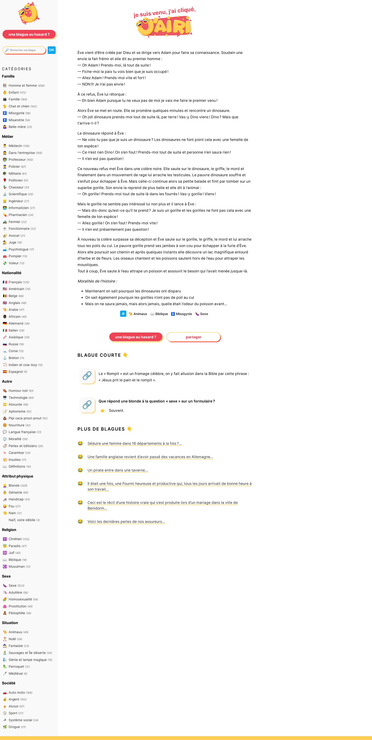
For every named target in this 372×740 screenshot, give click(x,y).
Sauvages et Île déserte (27, 653)
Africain (15, 316)
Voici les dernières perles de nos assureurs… (126, 521)
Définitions (17, 466)
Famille (15, 99)
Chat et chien (20, 106)
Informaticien (19, 208)
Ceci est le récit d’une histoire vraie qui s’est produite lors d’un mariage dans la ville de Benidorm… (163, 505)
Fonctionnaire (19, 228)
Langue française (22, 432)
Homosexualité (20, 599)
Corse (13, 351)
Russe (13, 344)
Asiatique (16, 337)
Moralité (15, 439)
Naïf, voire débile (24, 520)
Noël (12, 639)
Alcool (13, 706)
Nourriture (17, 425)
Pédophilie (17, 613)
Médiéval (15, 673)
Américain (16, 289)
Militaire (15, 173)
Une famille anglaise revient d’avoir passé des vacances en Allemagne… (150, 456)
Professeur (18, 159)
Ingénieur (16, 201)
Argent (15, 699)
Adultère (15, 592)
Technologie (18, 397)
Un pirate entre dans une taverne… (118, 470)
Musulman (17, 566)
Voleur (13, 263)
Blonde (15, 485)
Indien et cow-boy (23, 365)
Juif (12, 553)
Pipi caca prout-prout (25, 418)
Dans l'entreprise (22, 153)
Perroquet (16, 666)
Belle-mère (17, 127)
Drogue (14, 727)
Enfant (14, 92)
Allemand (16, 323)
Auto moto (18, 692)
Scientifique (18, 194)
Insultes (14, 460)
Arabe (13, 309)
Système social (21, 720)
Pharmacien (18, 215)
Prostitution (18, 606)
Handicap (16, 499)
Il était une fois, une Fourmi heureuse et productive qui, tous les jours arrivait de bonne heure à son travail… (170, 486)
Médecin (16, 146)
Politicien (15, 180)
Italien (13, 330)
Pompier (15, 256)
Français (16, 282)
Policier (14, 166)
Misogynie (181, 314)
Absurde (15, 404)
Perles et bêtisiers (23, 446)
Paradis (15, 546)
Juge (12, 242)
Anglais (15, 303)
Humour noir (18, 391)
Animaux (137, 314)
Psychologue (18, 249)
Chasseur (16, 187)
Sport (13, 713)
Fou (12, 506)
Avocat (14, 235)
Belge (13, 296)
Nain (12, 513)
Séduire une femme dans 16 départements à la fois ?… (135, 443)
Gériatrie (15, 492)
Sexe (201, 314)
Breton (13, 358)
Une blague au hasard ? (135, 337)
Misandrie (16, 120)
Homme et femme (24, 85)
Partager (194, 337)
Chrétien (16, 539)
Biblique (159, 314)
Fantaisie (16, 646)
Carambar (17, 453)
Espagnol (15, 372)
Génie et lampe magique (27, 660)
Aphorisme (17, 411)
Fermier (15, 222)
